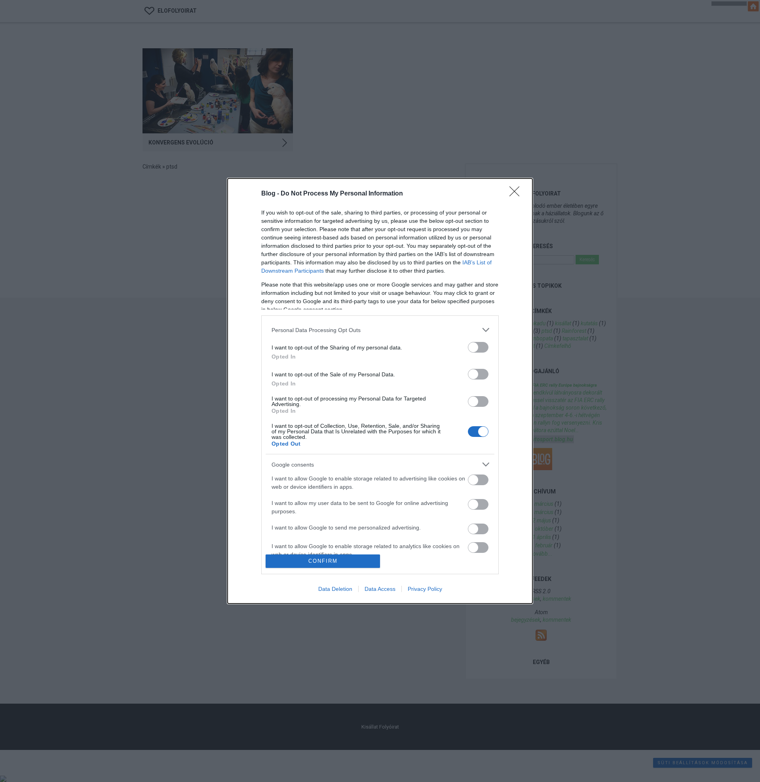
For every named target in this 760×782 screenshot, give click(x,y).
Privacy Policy (425, 589)
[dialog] (380, 391)
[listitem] (380, 330)
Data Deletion (335, 589)
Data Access (380, 589)
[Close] (516, 193)
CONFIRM (323, 561)
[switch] (478, 347)
